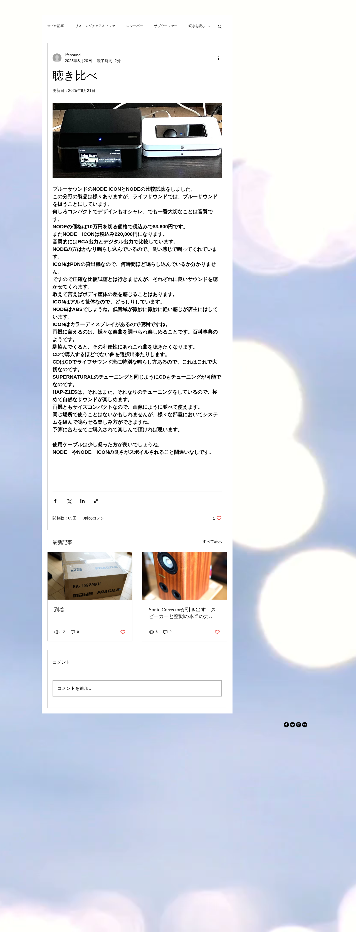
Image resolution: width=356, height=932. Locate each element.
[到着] (90, 576)
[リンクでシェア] (96, 501)
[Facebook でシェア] (55, 501)
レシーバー (134, 26)
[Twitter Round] (292, 724)
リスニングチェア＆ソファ (95, 26)
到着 (59, 609)
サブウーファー (165, 26)
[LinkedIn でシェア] (82, 501)
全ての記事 (55, 26)
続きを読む (197, 26)
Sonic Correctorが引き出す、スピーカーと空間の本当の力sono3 (182, 613)
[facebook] (286, 724)
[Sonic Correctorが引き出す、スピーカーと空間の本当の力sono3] (184, 576)
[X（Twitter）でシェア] (68, 501)
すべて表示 (212, 541)
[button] (219, 26)
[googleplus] (298, 724)
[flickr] (304, 724)
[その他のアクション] (218, 58)
